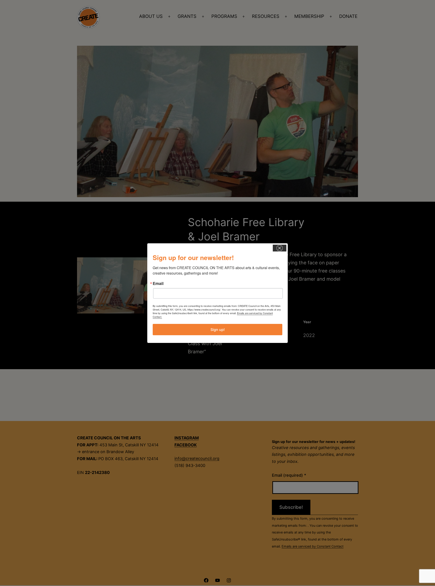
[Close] (279, 248)
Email (158, 283)
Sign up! (217, 329)
